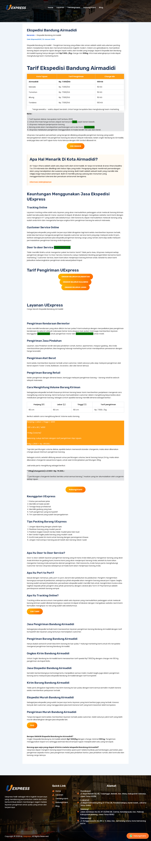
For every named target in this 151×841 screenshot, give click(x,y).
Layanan (60, 7)
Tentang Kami (73, 7)
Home (50, 7)
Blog (101, 7)
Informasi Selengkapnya (40, 182)
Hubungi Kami (89, 7)
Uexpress (27, 836)
